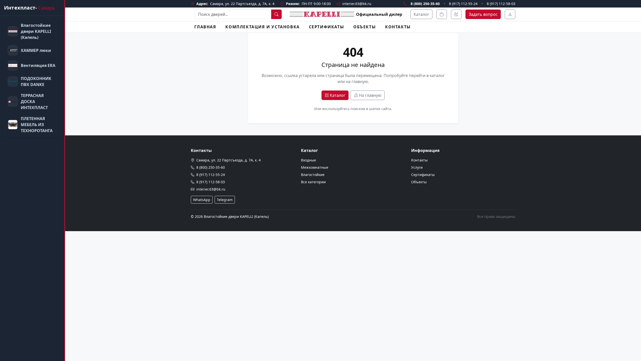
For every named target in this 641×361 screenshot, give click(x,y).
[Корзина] (441, 14)
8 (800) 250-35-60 (425, 3)
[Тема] (456, 14)
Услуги (417, 167)
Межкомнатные (314, 167)
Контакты (398, 27)
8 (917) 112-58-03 (501, 3)
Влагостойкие (313, 174)
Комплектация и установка (262, 27)
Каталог (421, 14)
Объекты (364, 27)
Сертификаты (326, 27)
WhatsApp (201, 199)
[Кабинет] (510, 14)
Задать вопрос (483, 14)
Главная (205, 27)
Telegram (225, 199)
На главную (370, 95)
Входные (308, 160)
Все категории (313, 181)
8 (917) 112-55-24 (463, 3)
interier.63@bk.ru (356, 3)
